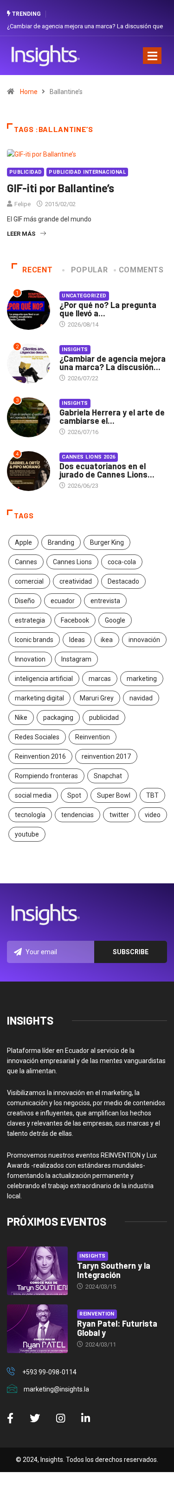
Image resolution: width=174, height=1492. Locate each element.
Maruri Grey (97, 698)
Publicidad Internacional (87, 172)
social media (33, 795)
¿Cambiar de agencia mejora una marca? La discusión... (112, 362)
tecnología (30, 814)
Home (29, 91)
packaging (58, 717)
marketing (142, 678)
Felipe (22, 204)
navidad (141, 698)
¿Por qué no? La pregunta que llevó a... (107, 309)
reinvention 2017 (106, 756)
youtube (27, 834)
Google (115, 620)
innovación (144, 639)
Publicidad (25, 172)
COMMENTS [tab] (141, 269)
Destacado (123, 581)
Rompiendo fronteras (46, 776)
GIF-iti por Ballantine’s (60, 188)
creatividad (75, 581)
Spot (74, 795)
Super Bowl (113, 795)
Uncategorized (84, 296)
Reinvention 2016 (40, 756)
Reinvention (92, 737)
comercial (29, 581)
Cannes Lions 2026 (88, 457)
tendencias (77, 814)
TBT (152, 795)
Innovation (30, 659)
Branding (61, 542)
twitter (119, 814)
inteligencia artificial (44, 678)
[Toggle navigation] (152, 55)
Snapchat (108, 776)
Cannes (26, 562)
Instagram (76, 659)
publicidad (104, 717)
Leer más (21, 233)
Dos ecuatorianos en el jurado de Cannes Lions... (107, 470)
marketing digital (39, 698)
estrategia (30, 620)
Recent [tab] (37, 269)
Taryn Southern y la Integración (113, 1270)
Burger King (107, 542)
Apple (23, 542)
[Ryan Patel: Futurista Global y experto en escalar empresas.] (37, 1328)
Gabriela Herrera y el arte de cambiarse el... (112, 416)
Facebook (75, 620)
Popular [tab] (89, 269)
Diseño (25, 600)
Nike (21, 717)
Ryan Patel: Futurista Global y (117, 1328)
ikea (107, 639)
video (153, 814)
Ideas (77, 639)
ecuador (63, 600)
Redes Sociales (37, 737)
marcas (100, 678)
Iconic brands (34, 639)
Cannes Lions (72, 562)
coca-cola (122, 562)
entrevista (105, 600)
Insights (75, 349)
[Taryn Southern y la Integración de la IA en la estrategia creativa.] (37, 1270)
